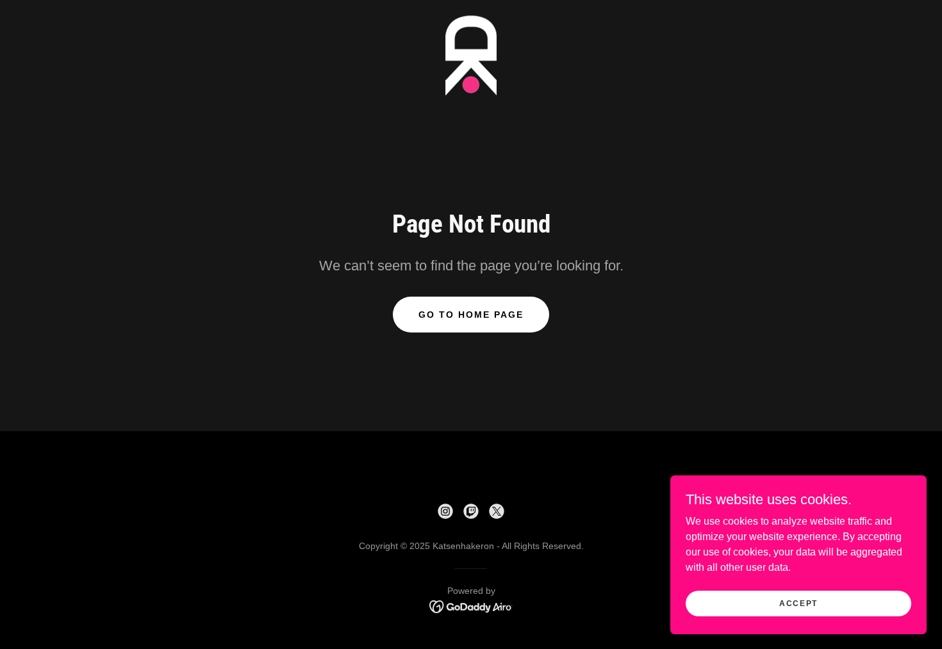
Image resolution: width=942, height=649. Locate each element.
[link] (471, 54)
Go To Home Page (471, 314)
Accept (798, 602)
